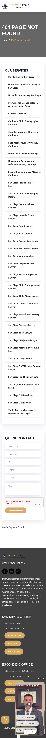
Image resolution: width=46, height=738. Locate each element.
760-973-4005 (14, 683)
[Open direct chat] (39, 678)
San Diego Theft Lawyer (20, 332)
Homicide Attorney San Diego (23, 153)
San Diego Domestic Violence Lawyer (23, 305)
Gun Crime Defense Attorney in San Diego (24, 86)
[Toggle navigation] (40, 5)
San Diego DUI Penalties (20, 395)
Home (5, 40)
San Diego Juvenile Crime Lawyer (21, 217)
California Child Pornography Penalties (23, 123)
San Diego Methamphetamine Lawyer (23, 349)
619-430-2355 (14, 635)
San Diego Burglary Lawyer (22, 325)
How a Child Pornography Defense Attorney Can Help (22, 163)
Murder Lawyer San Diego (21, 77)
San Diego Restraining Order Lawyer (22, 276)
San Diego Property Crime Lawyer (21, 265)
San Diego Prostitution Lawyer (23, 241)
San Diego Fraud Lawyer (20, 226)
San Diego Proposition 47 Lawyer (21, 184)
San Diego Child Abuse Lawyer (23, 296)
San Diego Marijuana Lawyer (23, 340)
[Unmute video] (29, 704)
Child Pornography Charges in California (23, 134)
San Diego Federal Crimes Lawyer (21, 206)
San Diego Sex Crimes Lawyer (23, 248)
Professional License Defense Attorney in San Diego (23, 104)
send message (16, 510)
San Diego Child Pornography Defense (23, 195)
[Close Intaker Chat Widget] (43, 678)
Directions (14, 651)
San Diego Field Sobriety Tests (23, 376)
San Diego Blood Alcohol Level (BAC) (23, 386)
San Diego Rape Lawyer (20, 233)
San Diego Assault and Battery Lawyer (23, 316)
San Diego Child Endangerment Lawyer (24, 287)
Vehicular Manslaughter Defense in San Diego (20, 412)
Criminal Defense (17, 113)
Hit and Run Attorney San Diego (24, 95)
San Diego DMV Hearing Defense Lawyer (24, 368)
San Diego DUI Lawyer (19, 402)
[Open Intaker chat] (18, 736)
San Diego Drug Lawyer (20, 358)
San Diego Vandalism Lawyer (23, 256)
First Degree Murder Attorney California (23, 144)
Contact (12, 643)
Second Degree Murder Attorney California (24, 174)
